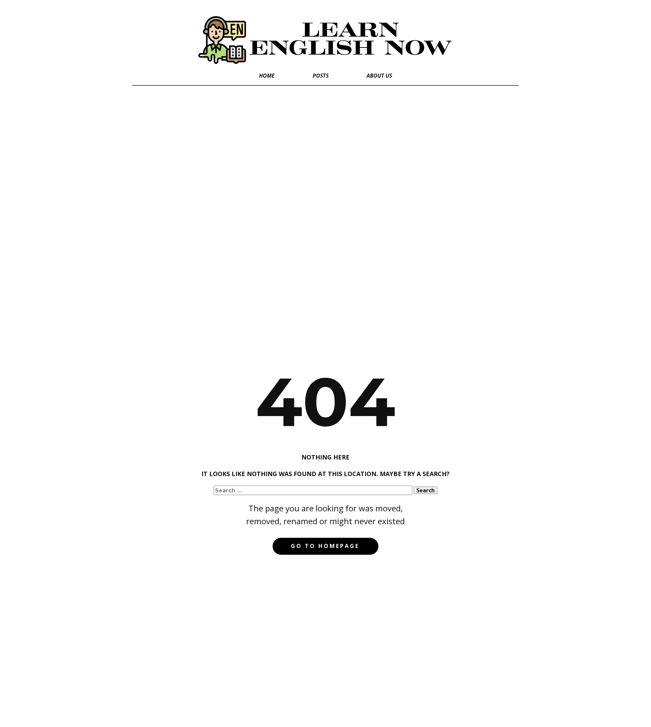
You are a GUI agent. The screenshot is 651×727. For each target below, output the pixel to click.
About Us (379, 75)
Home (267, 75)
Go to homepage (325, 546)
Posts (321, 75)
